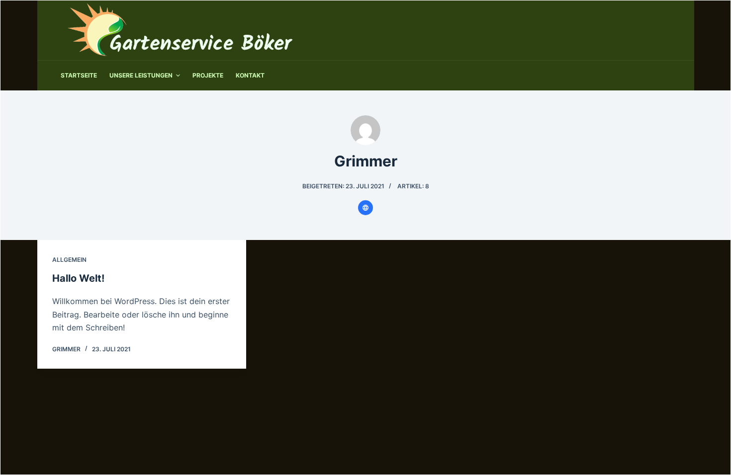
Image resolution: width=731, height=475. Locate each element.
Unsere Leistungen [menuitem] (141, 75)
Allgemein (69, 259)
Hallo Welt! (78, 278)
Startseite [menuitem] (79, 75)
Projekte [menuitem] (207, 75)
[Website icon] (365, 207)
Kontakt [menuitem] (250, 75)
